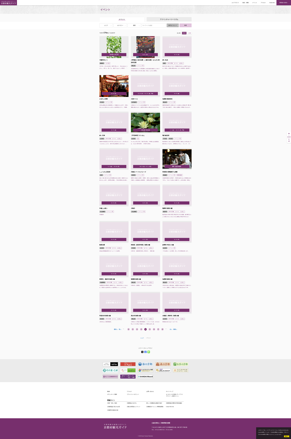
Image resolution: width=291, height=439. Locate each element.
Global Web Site (170, 406)
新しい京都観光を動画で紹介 (154, 403)
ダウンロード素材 (112, 394)
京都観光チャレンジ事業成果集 (154, 406)
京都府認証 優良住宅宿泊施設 (174, 403)
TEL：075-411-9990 (157, 429)
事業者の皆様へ (283, 2)
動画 (108, 391)
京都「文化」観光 (112, 403)
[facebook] (145, 352)
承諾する (286, 436)
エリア (106, 25)
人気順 (189, 33)
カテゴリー (120, 25)
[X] (142, 352)
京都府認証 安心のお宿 (113, 406)
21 (132, 329)
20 (128, 329)
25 (149, 329)
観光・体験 (246, 2)
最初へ (116, 329)
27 (158, 329)
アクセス (263, 2)
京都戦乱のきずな (132, 403)
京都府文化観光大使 (112, 410)
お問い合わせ (150, 391)
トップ (142, 337)
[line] (148, 352)
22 (137, 329)
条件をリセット (172, 25)
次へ (171, 329)
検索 (185, 25)
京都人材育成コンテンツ (133, 406)
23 (141, 329)
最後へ (175, 329)
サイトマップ (169, 391)
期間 (134, 25)
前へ (120, 329)
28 (162, 329)
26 (154, 329)
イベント (254, 2)
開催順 (184, 33)
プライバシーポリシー (133, 394)
